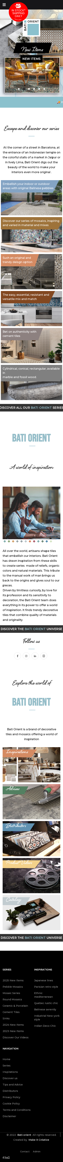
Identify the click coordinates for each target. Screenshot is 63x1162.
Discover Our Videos (16, 1037)
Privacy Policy (11, 1097)
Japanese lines (43, 980)
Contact (25, 1151)
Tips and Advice (13, 1084)
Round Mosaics (12, 999)
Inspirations (43, 969)
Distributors (10, 1091)
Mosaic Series (11, 993)
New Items (31, 66)
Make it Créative (39, 1139)
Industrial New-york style (46, 1017)
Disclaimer (9, 1116)
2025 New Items (13, 980)
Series (7, 969)
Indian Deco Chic (45, 1025)
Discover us (10, 1078)
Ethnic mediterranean (43, 995)
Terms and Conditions (17, 1110)
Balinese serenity (45, 1009)
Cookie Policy (11, 1103)
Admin (36, 1151)
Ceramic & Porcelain (15, 1005)
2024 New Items (13, 1024)
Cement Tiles (11, 1012)
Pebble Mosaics (13, 986)
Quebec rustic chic (46, 1003)
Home (6, 1059)
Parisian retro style (46, 986)
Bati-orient (24, 1134)
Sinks (6, 1018)
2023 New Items (13, 1031)
